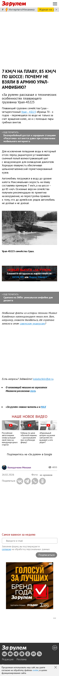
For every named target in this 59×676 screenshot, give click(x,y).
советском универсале (32, 323)
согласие (6, 549)
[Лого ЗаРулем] (14, 3)
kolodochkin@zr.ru (43, 379)
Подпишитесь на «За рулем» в (29, 454)
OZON (15, 277)
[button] (55, 667)
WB (22, 277)
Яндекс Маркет (38, 277)
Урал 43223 (28, 111)
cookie (35, 670)
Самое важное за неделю (18, 534)
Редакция (7, 659)
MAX (43, 407)
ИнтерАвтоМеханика (21, 9)
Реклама (21, 659)
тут (32, 391)
